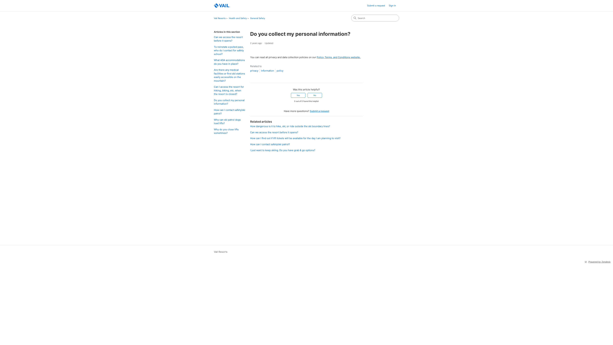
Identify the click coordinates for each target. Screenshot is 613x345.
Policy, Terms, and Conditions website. (338, 57)
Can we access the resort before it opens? (228, 39)
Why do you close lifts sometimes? (226, 131)
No (315, 95)
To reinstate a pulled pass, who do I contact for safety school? (229, 50)
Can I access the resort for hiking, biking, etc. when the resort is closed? (229, 90)
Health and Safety (238, 18)
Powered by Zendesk (599, 262)
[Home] (222, 6)
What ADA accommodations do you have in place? (229, 62)
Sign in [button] (392, 5)
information (267, 70)
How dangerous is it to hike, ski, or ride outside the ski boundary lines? (290, 126)
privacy (254, 70)
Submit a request (376, 5)
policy (280, 70)
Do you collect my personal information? (229, 102)
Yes (298, 95)
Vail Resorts (220, 18)
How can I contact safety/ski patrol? (229, 111)
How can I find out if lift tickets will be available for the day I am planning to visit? (295, 138)
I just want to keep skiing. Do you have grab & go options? (282, 150)
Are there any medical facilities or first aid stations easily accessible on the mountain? (229, 75)
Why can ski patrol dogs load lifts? (227, 121)
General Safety (257, 18)
